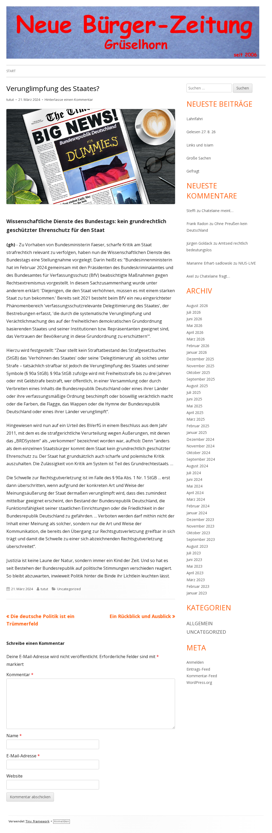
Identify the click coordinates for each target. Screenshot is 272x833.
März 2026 (195, 339)
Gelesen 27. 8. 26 (201, 131)
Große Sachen (198, 158)
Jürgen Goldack (199, 243)
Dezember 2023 (200, 519)
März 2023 (195, 579)
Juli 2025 (193, 392)
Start (11, 71)
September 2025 (200, 379)
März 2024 (195, 499)
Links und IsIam (199, 145)
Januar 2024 (196, 512)
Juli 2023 (193, 552)
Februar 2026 (197, 345)
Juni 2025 (194, 399)
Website (14, 776)
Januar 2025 (196, 432)
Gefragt (192, 171)
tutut (10, 99)
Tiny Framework (37, 821)
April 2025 (194, 412)
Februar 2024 (197, 505)
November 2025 (200, 365)
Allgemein (199, 623)
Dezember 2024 (200, 439)
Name (14, 736)
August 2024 (197, 465)
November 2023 (200, 526)
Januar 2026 (196, 352)
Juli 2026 (193, 312)
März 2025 (195, 419)
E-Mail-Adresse (23, 756)
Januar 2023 (196, 592)
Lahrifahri (194, 118)
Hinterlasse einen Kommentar (69, 99)
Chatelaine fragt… (215, 276)
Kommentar (19, 674)
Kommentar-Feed (201, 675)
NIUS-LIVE (247, 263)
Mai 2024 (194, 486)
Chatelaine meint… (217, 210)
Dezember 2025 (200, 358)
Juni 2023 (194, 559)
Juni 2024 (194, 479)
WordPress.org (199, 682)
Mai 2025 (194, 405)
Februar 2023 (197, 586)
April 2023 (194, 572)
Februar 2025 (197, 425)
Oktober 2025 (198, 372)
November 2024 (200, 445)
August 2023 (197, 546)
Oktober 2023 (198, 532)
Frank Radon (197, 223)
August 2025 (197, 385)
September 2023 (200, 539)
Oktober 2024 (198, 452)
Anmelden (195, 662)
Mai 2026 (194, 325)
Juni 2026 (194, 318)
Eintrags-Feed (198, 669)
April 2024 (194, 492)
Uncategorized (69, 588)
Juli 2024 (193, 472)
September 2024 (200, 459)
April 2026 (194, 332)
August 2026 (197, 305)
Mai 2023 (194, 566)
